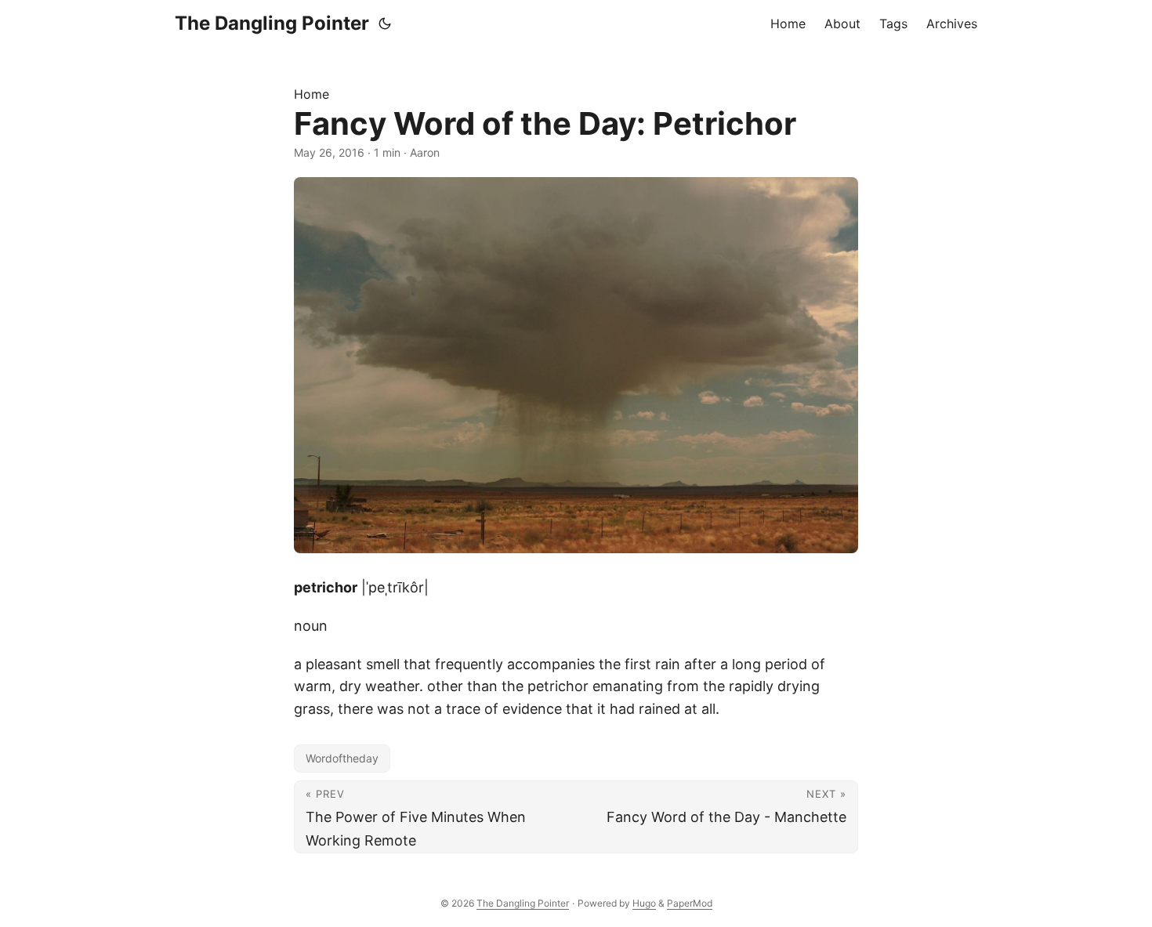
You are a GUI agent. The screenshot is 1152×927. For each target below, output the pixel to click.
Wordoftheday (342, 758)
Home (311, 94)
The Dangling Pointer (272, 23)
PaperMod (689, 903)
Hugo (644, 903)
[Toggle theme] (384, 23)
